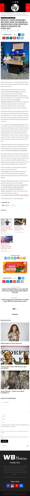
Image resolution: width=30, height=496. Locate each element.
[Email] (21, 485)
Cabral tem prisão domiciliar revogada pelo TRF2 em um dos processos (15, 300)
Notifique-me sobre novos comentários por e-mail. (14, 432)
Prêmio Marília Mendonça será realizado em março (19, 227)
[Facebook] (5, 258)
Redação (4, 30)
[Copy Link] (21, 258)
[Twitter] (8, 258)
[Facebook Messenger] (15, 258)
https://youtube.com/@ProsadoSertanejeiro (17, 195)
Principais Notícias (11, 17)
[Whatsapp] (11, 258)
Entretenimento (4, 17)
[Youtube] (17, 485)
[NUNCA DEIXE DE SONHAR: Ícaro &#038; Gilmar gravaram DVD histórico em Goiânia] (7, 239)
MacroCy (25, 494)
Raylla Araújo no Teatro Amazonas (11, 343)
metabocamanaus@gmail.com (18, 477)
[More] (24, 258)
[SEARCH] (27, 445)
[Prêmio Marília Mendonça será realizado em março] (20, 221)
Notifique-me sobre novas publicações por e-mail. (15, 437)
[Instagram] (18, 258)
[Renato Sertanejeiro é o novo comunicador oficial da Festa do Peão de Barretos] (7, 221)
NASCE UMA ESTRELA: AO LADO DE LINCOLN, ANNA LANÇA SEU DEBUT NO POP (15, 290)
